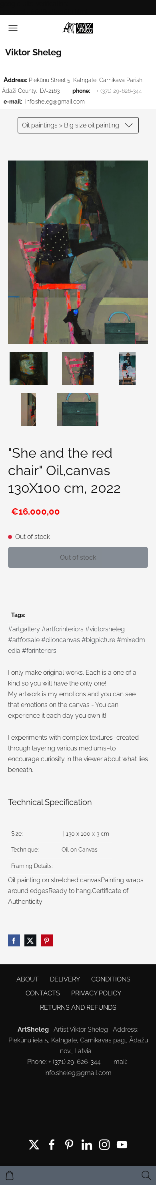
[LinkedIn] (87, 1145)
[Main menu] (13, 28)
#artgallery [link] (24, 629)
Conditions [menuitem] (110, 979)
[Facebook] (52, 1145)
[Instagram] (104, 1145)
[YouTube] (122, 1145)
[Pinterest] (69, 1145)
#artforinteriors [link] (63, 629)
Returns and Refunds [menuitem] (78, 1007)
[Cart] (9, 1175)
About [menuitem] (27, 979)
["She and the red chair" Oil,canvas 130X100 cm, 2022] (28, 368)
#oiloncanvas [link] (60, 640)
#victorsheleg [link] (105, 629)
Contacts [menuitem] (43, 993)
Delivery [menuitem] (65, 979)
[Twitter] (34, 1145)
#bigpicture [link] (98, 640)
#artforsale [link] (24, 640)
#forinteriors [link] (39, 650)
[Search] (146, 1175)
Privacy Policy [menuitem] (96, 993)
